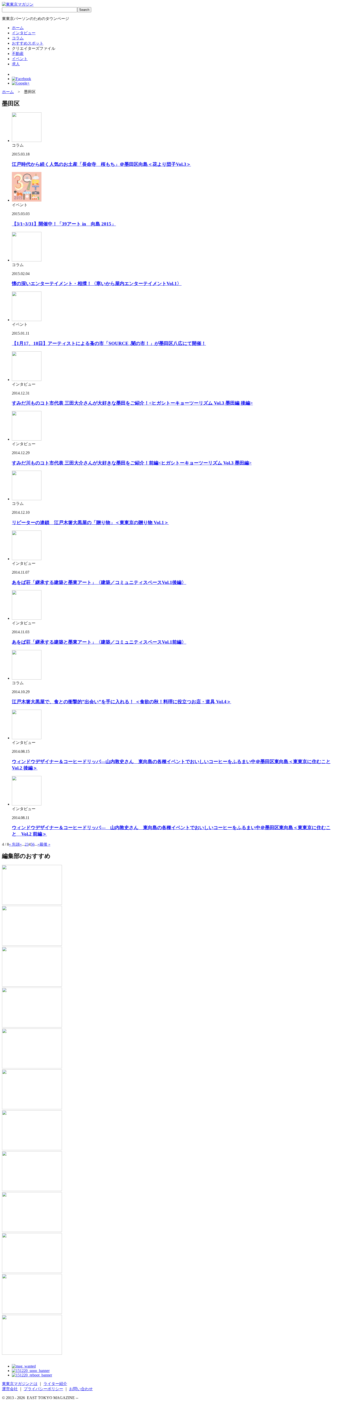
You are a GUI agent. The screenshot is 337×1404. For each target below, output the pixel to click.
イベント (20, 59)
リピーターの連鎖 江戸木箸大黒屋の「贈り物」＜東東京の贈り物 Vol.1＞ (90, 522)
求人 (16, 64)
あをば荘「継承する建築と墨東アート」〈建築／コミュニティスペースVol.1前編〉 (99, 642)
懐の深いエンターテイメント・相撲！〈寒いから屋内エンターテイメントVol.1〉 (97, 283)
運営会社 (10, 1389)
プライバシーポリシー (43, 1389)
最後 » (44, 844)
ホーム (18, 28)
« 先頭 (14, 844)
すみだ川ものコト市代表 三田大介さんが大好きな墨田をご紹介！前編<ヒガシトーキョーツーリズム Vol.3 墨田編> (132, 462)
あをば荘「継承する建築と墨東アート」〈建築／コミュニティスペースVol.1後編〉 (99, 582)
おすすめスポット (27, 43)
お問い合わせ (81, 1389)
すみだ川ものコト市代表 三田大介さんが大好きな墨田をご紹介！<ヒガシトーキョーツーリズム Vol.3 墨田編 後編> (132, 403)
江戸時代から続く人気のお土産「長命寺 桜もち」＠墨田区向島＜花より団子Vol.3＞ (101, 164)
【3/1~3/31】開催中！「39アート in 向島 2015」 (64, 223)
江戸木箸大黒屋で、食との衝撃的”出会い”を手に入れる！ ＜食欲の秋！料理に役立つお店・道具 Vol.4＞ (121, 701)
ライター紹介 (55, 1384)
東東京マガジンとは (19, 1384)
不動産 (18, 53)
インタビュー (24, 33)
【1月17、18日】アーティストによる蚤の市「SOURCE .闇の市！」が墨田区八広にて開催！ (109, 343)
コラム (18, 38)
